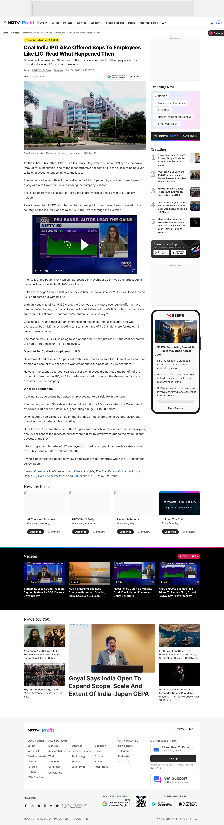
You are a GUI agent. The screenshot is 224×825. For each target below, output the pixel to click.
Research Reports (114, 22)
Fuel (33, 476)
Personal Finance (148, 22)
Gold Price (54, 766)
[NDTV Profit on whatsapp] (57, 805)
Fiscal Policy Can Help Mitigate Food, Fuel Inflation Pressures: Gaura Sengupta (133, 592)
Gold (41, 476)
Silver (54, 476)
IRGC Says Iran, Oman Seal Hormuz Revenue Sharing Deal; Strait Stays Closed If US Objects (179, 654)
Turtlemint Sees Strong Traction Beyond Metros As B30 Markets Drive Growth (44, 592)
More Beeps (175, 408)
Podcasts (123, 756)
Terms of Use (44, 818)
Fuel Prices (101, 766)
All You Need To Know (41, 519)
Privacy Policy (61, 818)
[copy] (144, 76)
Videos (99, 761)
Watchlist (33, 751)
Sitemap (77, 818)
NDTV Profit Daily (83, 519)
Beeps (131, 22)
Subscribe (35, 531)
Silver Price (78, 766)
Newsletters (125, 745)
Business (81, 22)
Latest (55, 22)
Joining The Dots (173, 519)
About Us (29, 818)
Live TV (44, 22)
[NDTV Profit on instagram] (38, 805)
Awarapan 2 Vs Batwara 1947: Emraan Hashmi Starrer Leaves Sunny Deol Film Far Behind (42, 654)
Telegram (123, 751)
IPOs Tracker (35, 777)
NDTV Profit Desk (41, 70)
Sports (99, 756)
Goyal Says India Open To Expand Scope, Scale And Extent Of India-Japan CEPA (109, 686)
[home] (21, 21)
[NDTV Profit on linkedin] (44, 805)
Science (76, 761)
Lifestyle (53, 761)
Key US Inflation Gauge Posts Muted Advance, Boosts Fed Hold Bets (43, 693)
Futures (32, 766)
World (51, 756)
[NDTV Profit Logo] (41, 729)
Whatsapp (124, 761)
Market (78, 471)
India (98, 751)
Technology (79, 756)
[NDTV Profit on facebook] (26, 805)
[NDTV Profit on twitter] (32, 805)
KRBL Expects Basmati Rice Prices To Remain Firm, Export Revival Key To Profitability (177, 592)
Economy (95, 22)
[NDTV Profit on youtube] (51, 805)
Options (32, 772)
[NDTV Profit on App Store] (188, 803)
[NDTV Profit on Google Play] (162, 803)
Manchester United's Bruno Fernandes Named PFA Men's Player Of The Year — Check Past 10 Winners (179, 695)
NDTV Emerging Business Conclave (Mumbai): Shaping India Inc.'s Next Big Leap (87, 592)
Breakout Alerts (37, 756)
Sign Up (173, 758)
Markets (67, 22)
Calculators (55, 772)
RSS (87, 818)
